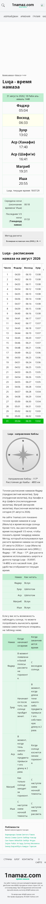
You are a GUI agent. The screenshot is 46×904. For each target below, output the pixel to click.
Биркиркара (10, 834)
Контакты (27, 859)
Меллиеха (35, 843)
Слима (13, 837)
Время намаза (8, 75)
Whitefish (18, 840)
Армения (25, 16)
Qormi (19, 837)
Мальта (18, 75)
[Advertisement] (23, 45)
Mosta (7, 837)
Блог (17, 859)
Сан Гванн (9, 840)
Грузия (36, 16)
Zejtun (7, 843)
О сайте (39, 861)
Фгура (32, 840)
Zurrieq (27, 843)
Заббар (26, 837)
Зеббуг (26, 840)
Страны (8, 859)
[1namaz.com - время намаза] (23, 6)
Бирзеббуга (16, 846)
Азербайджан (11, 16)
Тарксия (32, 846)
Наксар (33, 837)
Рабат (13, 843)
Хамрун (25, 846)
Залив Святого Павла (25, 834)
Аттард (20, 843)
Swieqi (7, 846)
